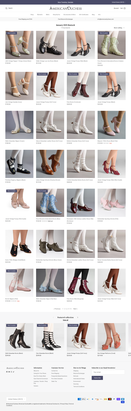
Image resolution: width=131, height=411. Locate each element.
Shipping (75, 370)
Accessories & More (70, 14)
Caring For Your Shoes (40, 373)
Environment (77, 381)
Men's (47, 14)
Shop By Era (56, 14)
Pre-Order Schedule (57, 378)
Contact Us (54, 370)
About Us (36, 370)
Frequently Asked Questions (59, 376)
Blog (93, 14)
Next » (75, 309)
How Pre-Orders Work (40, 376)
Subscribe (97, 378)
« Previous (57, 309)
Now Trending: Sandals (65, 2)
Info (99, 14)
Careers (36, 386)
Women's (40, 14)
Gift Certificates (83, 14)
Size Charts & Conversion (41, 378)
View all (65, 320)
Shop (32, 14)
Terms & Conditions (78, 386)
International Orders (79, 378)
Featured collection (65, 317)
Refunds (75, 376)
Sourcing (75, 384)
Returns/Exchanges (79, 373)
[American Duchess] (65, 8)
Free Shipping (55, 373)
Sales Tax (54, 381)
